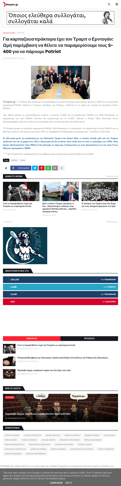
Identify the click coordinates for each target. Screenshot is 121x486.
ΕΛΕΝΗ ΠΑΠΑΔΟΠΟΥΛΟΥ (14, 444)
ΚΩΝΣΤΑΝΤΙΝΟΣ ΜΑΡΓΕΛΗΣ (39, 444)
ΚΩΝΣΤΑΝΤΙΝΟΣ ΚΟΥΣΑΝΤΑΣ (82, 449)
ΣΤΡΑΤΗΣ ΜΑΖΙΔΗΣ (12, 435)
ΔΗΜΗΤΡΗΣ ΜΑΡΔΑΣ (38, 449)
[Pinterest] (42, 168)
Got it (69, 483)
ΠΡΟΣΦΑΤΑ (89, 338)
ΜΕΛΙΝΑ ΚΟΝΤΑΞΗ (53, 435)
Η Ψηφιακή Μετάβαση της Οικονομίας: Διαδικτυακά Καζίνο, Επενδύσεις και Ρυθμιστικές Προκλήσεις (62, 357)
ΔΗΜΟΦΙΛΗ (31, 338)
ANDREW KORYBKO (92, 435)
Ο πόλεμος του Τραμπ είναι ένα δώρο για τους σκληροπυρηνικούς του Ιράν (99, 205)
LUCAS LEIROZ (109, 435)
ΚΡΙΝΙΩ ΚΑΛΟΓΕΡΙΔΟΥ (92, 440)
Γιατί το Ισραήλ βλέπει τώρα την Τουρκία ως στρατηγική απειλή (17, 205)
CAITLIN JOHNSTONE (106, 449)
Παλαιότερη (112, 221)
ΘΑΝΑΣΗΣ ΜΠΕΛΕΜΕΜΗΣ (36, 454)
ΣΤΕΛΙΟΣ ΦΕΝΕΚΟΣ (29, 440)
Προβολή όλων (112, 176)
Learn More (56, 483)
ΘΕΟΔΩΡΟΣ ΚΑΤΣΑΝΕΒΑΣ (70, 440)
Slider (23, 160)
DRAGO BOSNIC (11, 440)
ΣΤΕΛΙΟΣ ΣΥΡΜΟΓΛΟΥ (32, 435)
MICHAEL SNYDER (48, 440)
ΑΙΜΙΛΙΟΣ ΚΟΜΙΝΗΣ (58, 449)
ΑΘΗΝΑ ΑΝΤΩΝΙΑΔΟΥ (13, 454)
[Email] (55, 168)
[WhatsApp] (48, 168)
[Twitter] (35, 168)
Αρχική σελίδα (9, 32)
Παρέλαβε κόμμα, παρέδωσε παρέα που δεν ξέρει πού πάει (44, 370)
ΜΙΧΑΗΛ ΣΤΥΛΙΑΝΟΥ (72, 435)
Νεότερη (7, 221)
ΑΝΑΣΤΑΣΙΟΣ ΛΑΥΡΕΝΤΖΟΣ (15, 449)
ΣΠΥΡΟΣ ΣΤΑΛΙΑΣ (84, 444)
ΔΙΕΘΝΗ (20, 32)
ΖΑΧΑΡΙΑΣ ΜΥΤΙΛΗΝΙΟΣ (64, 444)
